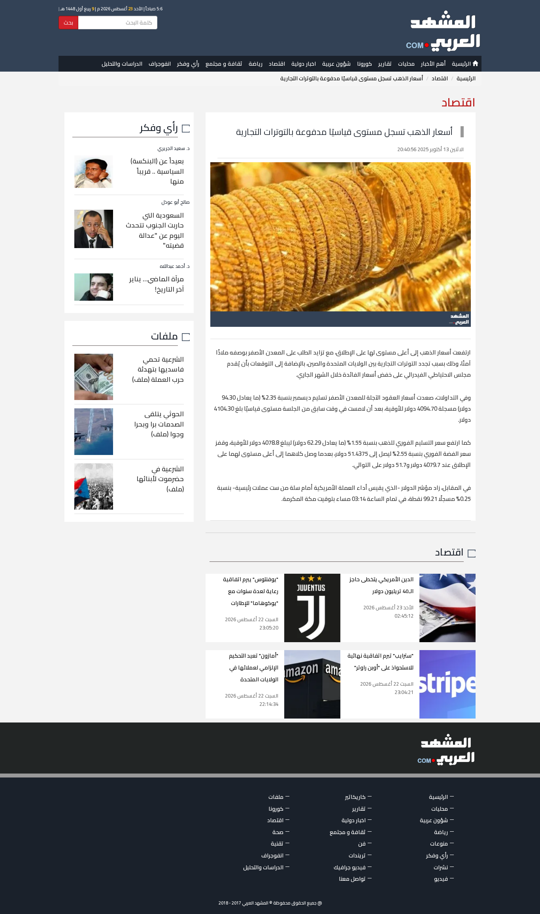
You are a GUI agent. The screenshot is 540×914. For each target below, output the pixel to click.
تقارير (385, 64)
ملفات (164, 336)
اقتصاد (277, 64)
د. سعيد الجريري (173, 148)
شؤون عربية (336, 64)
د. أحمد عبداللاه (175, 266)
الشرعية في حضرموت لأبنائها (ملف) (160, 479)
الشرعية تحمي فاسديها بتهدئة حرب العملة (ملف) (158, 369)
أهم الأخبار (433, 64)
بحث (68, 22)
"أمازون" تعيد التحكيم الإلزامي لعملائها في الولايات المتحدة (253, 667)
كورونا (364, 64)
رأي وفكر (188, 64)
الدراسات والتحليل (122, 64)
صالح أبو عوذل (175, 202)
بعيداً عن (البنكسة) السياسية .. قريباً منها (157, 171)
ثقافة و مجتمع (224, 64)
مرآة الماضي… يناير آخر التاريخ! (156, 284)
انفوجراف (160, 64)
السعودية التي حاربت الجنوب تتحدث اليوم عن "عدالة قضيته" (155, 230)
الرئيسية (462, 64)
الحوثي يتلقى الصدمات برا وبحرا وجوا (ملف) (159, 424)
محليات (406, 64)
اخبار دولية (303, 64)
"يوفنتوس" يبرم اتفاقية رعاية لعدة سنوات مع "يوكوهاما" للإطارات (250, 591)
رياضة (255, 64)
